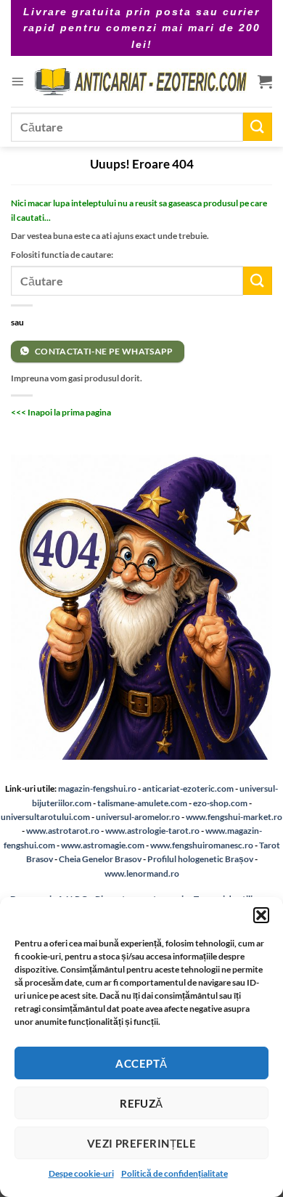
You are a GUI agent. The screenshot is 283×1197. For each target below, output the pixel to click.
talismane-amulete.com (142, 803)
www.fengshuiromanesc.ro (201, 845)
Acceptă (141, 1063)
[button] (261, 915)
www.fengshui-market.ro (234, 816)
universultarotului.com (45, 816)
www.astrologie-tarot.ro (152, 830)
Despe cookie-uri (81, 1173)
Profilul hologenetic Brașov (200, 858)
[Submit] (257, 127)
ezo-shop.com (220, 803)
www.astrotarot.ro (62, 830)
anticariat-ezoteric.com (188, 788)
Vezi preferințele (142, 1143)
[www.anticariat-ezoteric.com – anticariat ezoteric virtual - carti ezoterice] (141, 81)
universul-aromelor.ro (138, 816)
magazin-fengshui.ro (97, 788)
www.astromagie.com (102, 845)
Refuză (141, 1103)
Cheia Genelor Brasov (100, 858)
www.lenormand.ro (141, 873)
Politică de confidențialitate (174, 1173)
